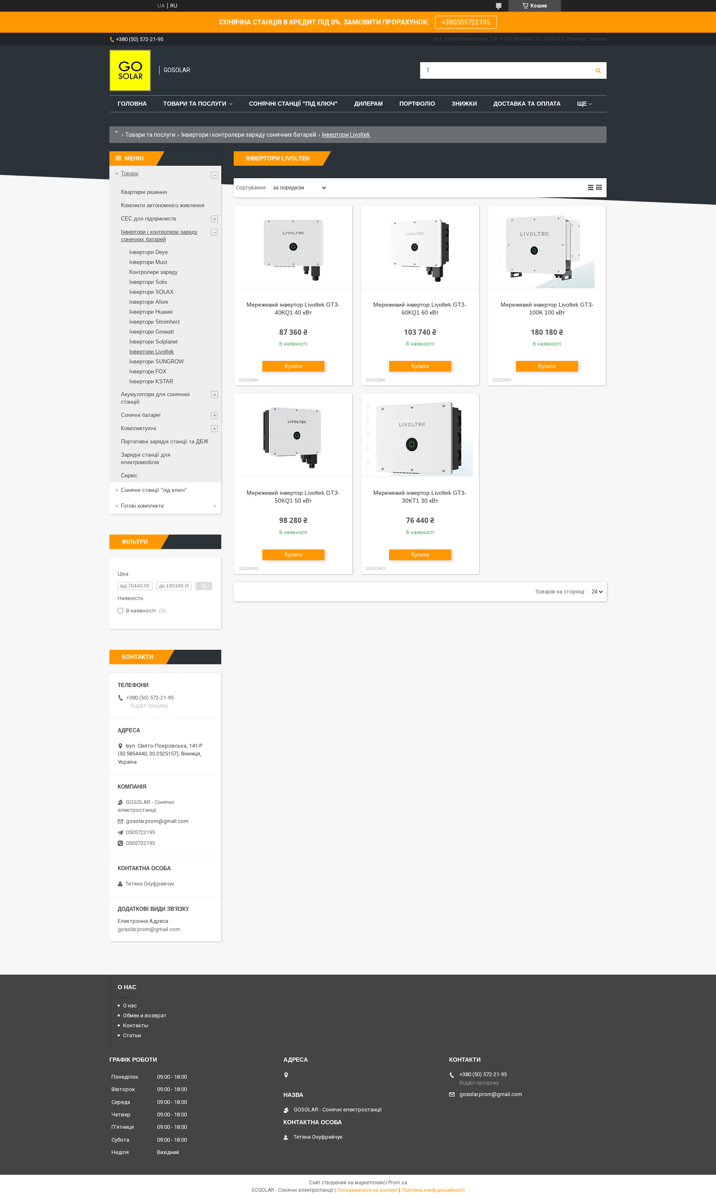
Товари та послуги (194, 103)
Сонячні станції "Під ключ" (293, 103)
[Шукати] (598, 70)
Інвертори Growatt (151, 332)
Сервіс (129, 475)
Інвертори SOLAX (151, 292)
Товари (129, 173)
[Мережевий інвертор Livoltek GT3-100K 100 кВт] (547, 247)
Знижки (464, 103)
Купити (293, 366)
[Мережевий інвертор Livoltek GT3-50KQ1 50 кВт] (293, 435)
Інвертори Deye (148, 252)
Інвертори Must (148, 262)
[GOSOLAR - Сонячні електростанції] (130, 70)
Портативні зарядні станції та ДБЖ (164, 441)
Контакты (135, 1025)
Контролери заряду (153, 272)
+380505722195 (466, 22)
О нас (130, 1005)
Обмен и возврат (145, 1015)
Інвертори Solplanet (153, 342)
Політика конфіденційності (433, 1190)
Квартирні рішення (144, 192)
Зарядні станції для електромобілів (145, 458)
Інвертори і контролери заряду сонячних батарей (248, 134)
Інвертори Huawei (151, 312)
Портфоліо (417, 103)
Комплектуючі (138, 428)
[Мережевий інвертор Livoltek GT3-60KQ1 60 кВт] (420, 247)
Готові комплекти (142, 506)
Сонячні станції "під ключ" (154, 490)
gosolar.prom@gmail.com (157, 821)
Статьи (132, 1035)
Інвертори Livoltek (151, 352)
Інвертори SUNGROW (156, 361)
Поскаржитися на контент (367, 1190)
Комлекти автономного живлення (162, 205)
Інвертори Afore (148, 302)
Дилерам (368, 103)
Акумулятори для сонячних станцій (155, 398)
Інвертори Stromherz (154, 322)
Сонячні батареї (141, 415)
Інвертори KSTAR (151, 381)
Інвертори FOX (148, 371)
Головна (132, 103)
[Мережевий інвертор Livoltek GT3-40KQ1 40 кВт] (293, 247)
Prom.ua (397, 1183)
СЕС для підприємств (148, 218)
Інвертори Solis (148, 282)
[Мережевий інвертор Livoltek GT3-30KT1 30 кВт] (420, 435)
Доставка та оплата (527, 103)
